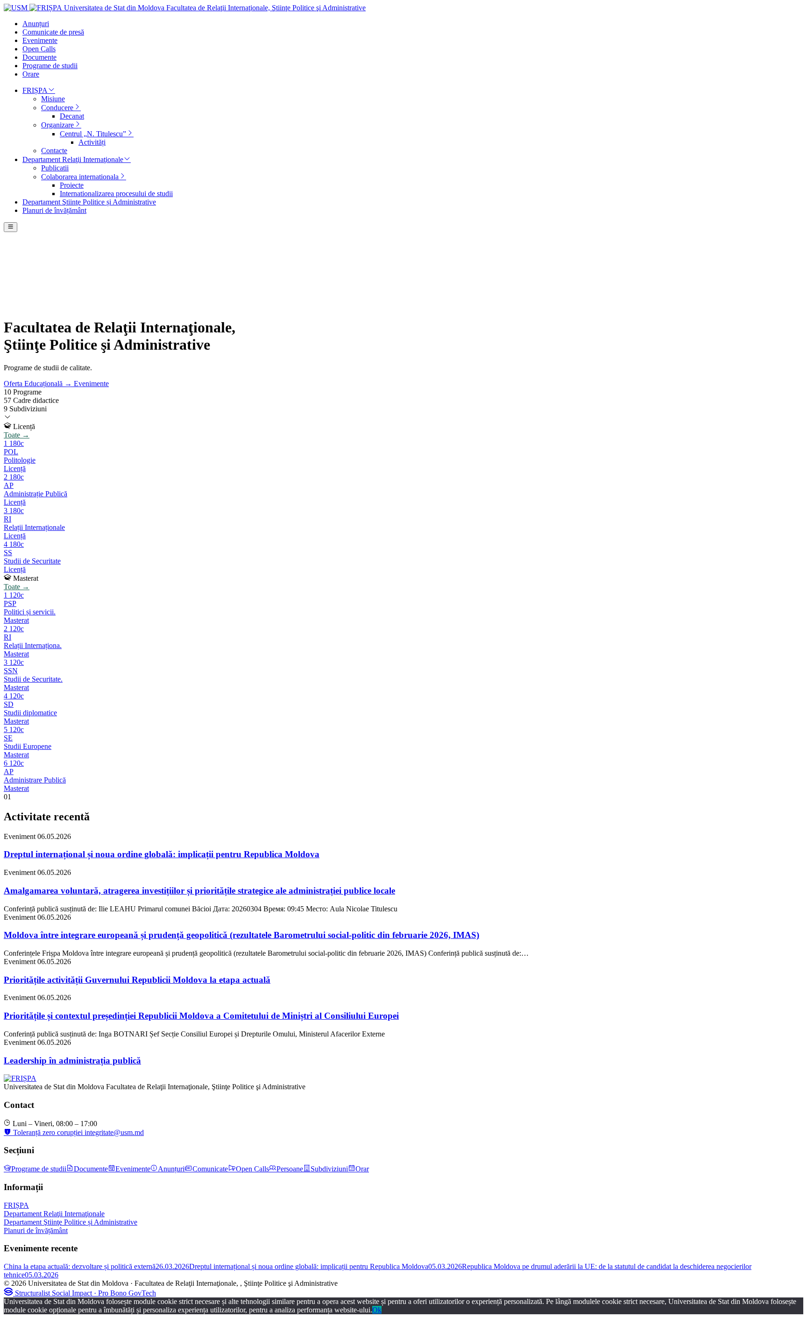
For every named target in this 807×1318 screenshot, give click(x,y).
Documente (91, 1169)
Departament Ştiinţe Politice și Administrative (70, 1222)
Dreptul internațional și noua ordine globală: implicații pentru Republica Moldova (161, 854)
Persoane (289, 1169)
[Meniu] (10, 227)
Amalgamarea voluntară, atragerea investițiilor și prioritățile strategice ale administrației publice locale (199, 890)
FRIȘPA (16, 1205)
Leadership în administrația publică (72, 1060)
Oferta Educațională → (39, 384)
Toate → (16, 435)
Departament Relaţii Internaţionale (54, 1214)
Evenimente (91, 384)
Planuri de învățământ (36, 1230)
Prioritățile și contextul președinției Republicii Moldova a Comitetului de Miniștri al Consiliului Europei (201, 1016)
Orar (362, 1169)
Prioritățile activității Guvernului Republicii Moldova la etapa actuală (137, 980)
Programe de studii (38, 1169)
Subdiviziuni (329, 1169)
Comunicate (210, 1169)
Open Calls (252, 1169)
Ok (377, 1310)
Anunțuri (171, 1169)
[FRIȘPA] (20, 1078)
